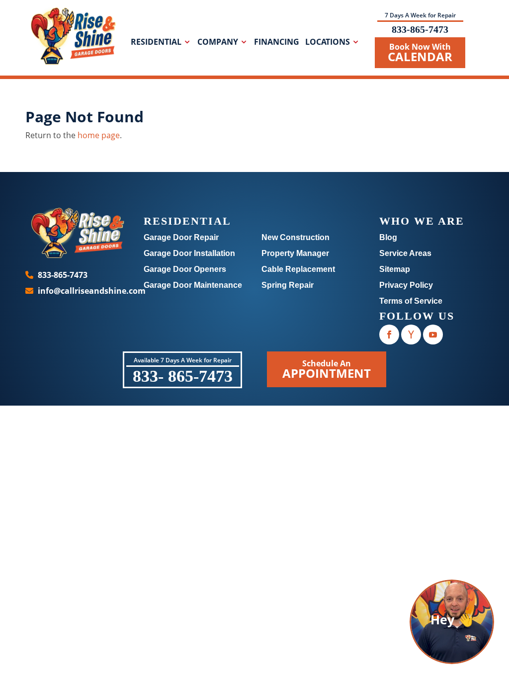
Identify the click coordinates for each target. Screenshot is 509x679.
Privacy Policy (406, 285)
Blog (388, 237)
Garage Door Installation (189, 253)
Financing (276, 42)
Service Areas (405, 253)
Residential (156, 42)
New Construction (295, 237)
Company (217, 42)
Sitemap (394, 269)
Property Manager (295, 253)
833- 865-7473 (183, 376)
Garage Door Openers (185, 269)
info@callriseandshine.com (92, 290)
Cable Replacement (298, 269)
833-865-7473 (420, 29)
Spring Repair (287, 285)
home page (99, 135)
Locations (327, 42)
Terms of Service (410, 301)
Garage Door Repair (181, 237)
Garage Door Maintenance (193, 285)
